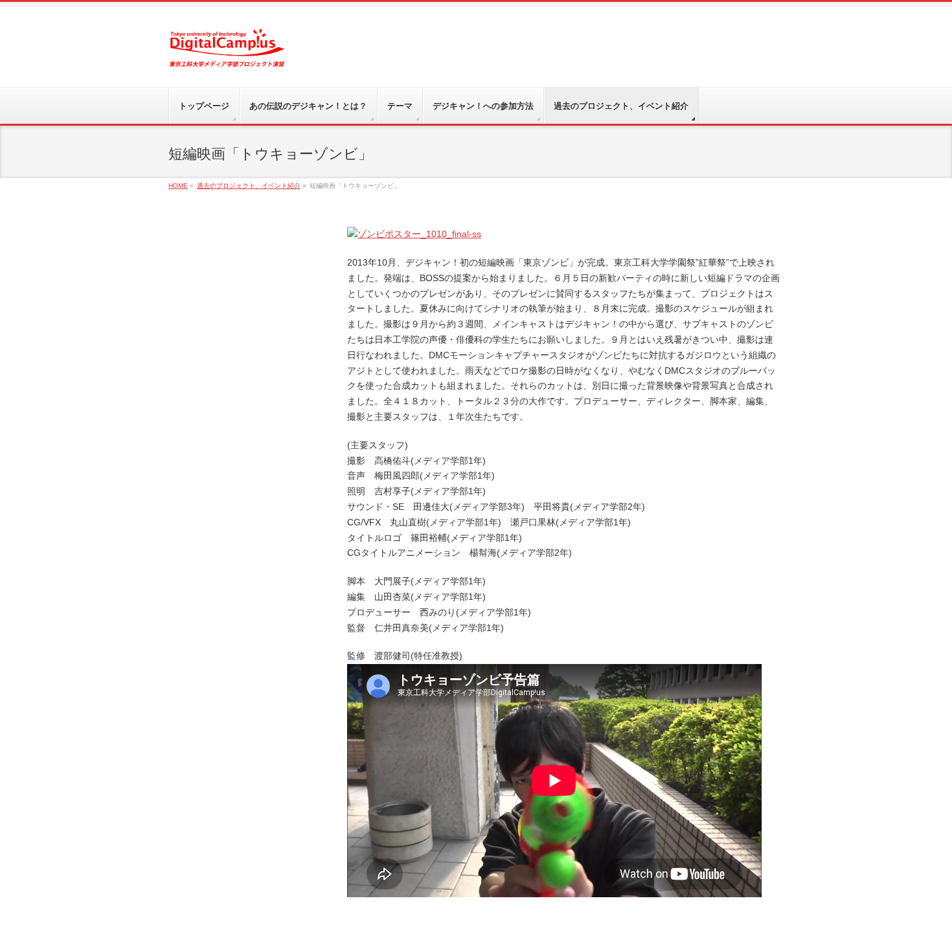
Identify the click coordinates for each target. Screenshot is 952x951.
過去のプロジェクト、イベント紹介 (248, 185)
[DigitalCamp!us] (227, 53)
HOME (178, 185)
